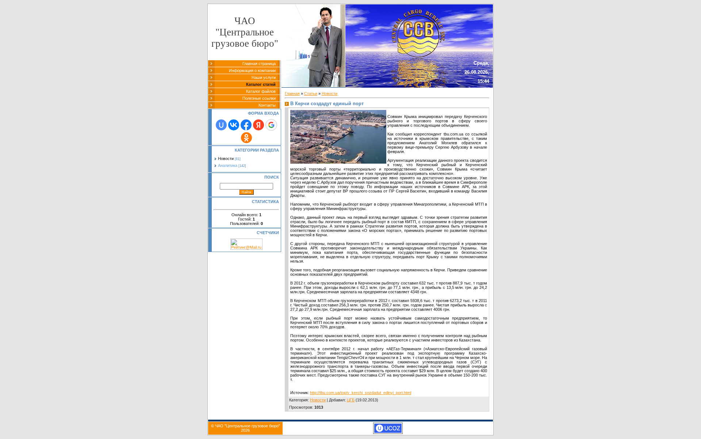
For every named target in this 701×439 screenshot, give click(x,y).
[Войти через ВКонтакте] (233, 124)
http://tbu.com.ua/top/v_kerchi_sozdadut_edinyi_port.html (360, 392)
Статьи (310, 93)
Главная (292, 93)
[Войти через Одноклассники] (246, 137)
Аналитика (227, 165)
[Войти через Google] (271, 125)
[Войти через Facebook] (246, 124)
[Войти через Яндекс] (258, 124)
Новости (226, 158)
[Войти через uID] (221, 124)
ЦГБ (351, 400)
